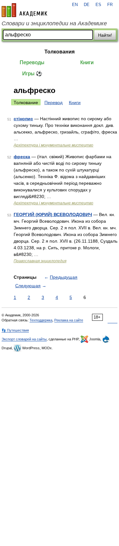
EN (75, 5)
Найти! (105, 35)
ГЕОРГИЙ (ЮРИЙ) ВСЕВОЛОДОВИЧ (53, 214)
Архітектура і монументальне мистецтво (53, 145)
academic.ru (24, 10)
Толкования (59, 51)
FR (110, 5)
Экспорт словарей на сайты (24, 339)
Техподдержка (41, 320)
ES (98, 5)
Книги (87, 62)
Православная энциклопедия (40, 261)
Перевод (53, 102)
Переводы (32, 62)
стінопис (23, 118)
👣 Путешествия (15, 330)
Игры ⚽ (32, 73)
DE (86, 5)
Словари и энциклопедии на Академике (54, 23)
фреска (22, 156)
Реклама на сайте (68, 320)
